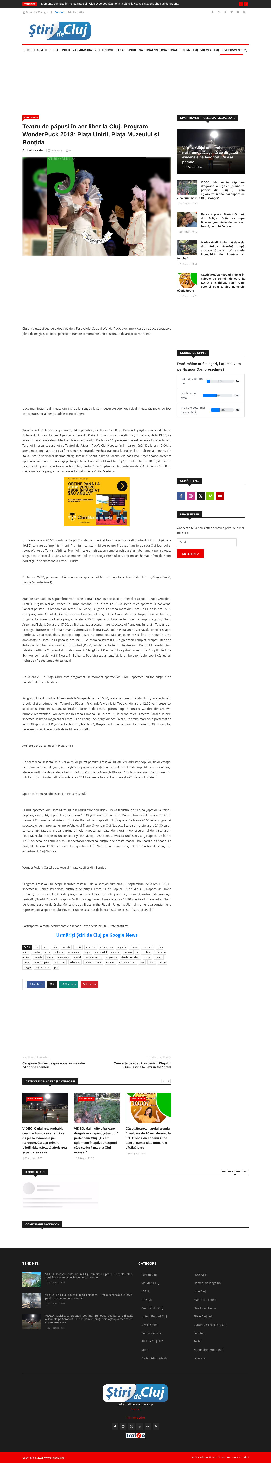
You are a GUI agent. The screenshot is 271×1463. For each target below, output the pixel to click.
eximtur (110, 962)
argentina (111, 957)
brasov (134, 947)
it (137, 952)
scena (50, 957)
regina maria (42, 967)
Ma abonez (190, 554)
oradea (36, 952)
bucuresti (148, 947)
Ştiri (27, 50)
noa (142, 962)
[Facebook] (213, 12)
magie (27, 967)
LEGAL (120, 50)
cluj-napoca (106, 947)
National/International (158, 50)
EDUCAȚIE (41, 50)
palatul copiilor (42, 962)
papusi (158, 957)
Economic (106, 50)
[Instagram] (219, 12)
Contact (60, 12)
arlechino (75, 962)
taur (45, 947)
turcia (78, 947)
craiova (128, 952)
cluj (36, 947)
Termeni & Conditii (238, 1457)
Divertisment (231, 50)
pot (56, 967)
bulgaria (58, 952)
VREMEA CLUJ (209, 50)
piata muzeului (93, 957)
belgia (87, 952)
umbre (146, 952)
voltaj (147, 957)
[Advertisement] (176, 30)
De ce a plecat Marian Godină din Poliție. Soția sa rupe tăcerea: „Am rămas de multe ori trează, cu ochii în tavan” (223, 220)
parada (38, 957)
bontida (66, 947)
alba (47, 952)
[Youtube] (238, 12)
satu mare (73, 952)
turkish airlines (127, 962)
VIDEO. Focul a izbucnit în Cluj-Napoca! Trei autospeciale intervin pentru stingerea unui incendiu (89, 1296)
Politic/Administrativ (79, 50)
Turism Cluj (189, 50)
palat (151, 962)
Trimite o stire (76, 12)
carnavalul (101, 952)
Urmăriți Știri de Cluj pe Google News (97, 935)
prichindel (59, 962)
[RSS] (244, 12)
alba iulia (91, 947)
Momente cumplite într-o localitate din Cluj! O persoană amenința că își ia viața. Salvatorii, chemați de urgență (110, 3)
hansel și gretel (93, 962)
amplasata (64, 957)
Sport (132, 50)
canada (115, 952)
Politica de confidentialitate (208, 1457)
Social (55, 50)
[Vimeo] (232, 12)
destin (162, 962)
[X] (225, 12)
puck (26, 962)
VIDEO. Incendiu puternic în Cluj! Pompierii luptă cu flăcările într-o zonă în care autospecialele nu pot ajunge (89, 1275)
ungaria (121, 947)
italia (54, 947)
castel (77, 957)
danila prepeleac (130, 957)
